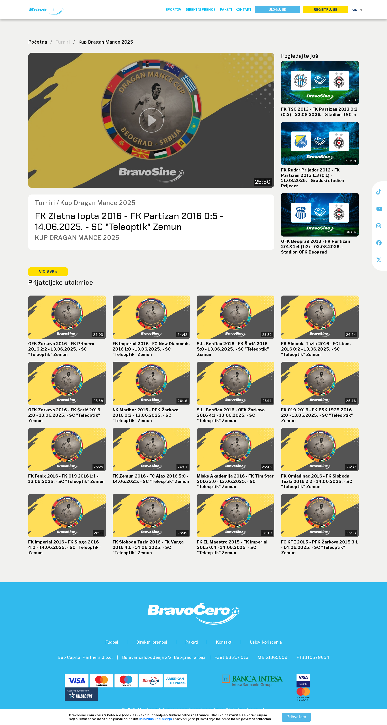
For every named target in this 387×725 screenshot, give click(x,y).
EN (359, 10)
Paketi (226, 9)
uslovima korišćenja (155, 719)
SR (354, 10)
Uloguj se (277, 9)
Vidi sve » (48, 272)
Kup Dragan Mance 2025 (105, 42)
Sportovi (174, 9)
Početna (37, 42)
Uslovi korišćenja (266, 642)
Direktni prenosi (201, 9)
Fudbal (111, 642)
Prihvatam (296, 716)
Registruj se (325, 9)
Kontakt (244, 9)
